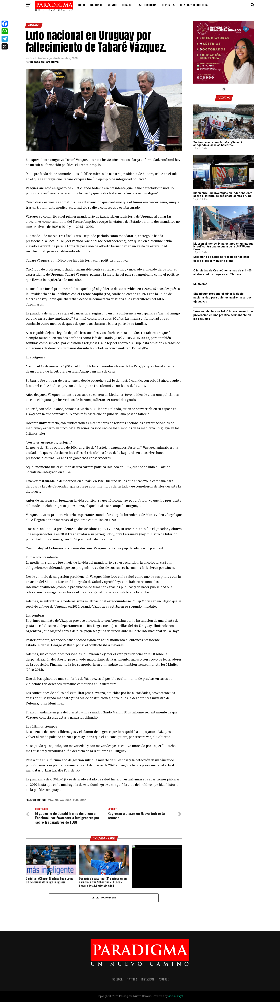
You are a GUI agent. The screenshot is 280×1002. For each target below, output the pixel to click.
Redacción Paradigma (44, 61)
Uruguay (80, 800)
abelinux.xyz (175, 996)
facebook (117, 979)
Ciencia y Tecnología (194, 5)
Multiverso (200, 284)
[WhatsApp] (4, 31)
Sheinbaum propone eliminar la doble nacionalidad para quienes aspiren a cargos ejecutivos (222, 297)
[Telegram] (4, 39)
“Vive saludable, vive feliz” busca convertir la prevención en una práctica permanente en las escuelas (223, 315)
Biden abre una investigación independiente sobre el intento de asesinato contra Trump (222, 194)
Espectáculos (147, 5)
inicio (81, 5)
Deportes (168, 5)
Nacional (96, 5)
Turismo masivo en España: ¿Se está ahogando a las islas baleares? (217, 144)
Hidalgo (127, 5)
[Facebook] (4, 23)
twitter (132, 979)
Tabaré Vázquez (60, 800)
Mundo (112, 5)
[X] (4, 46)
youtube (163, 979)
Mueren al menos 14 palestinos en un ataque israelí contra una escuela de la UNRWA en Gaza (223, 246)
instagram (147, 979)
